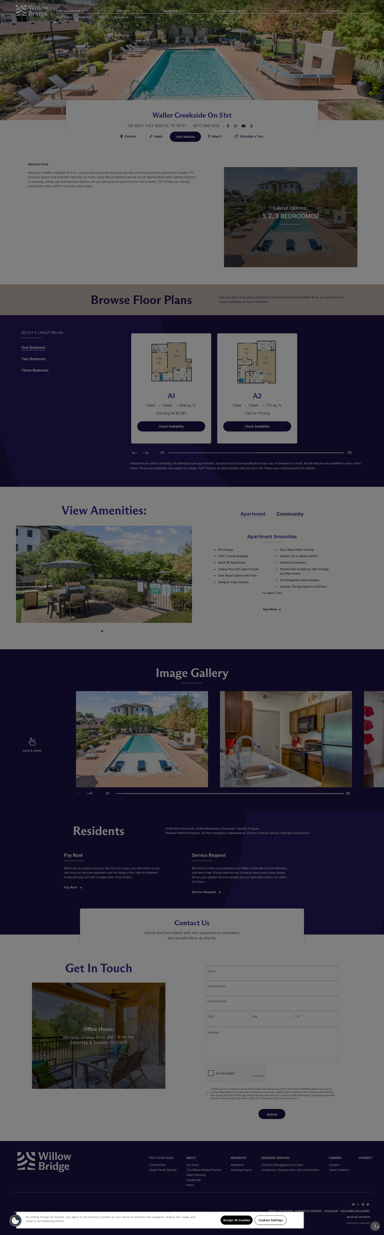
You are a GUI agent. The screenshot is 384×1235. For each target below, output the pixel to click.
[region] (160, 1220)
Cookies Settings (270, 1220)
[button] (15, 1220)
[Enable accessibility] (375, 1226)
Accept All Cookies (236, 1220)
